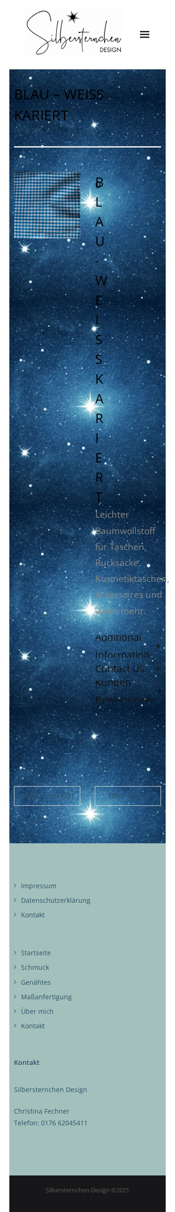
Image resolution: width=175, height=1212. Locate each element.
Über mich (37, 1011)
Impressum (38, 885)
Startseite (36, 952)
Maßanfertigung (46, 996)
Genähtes (36, 982)
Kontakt (33, 914)
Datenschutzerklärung (56, 900)
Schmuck (35, 967)
